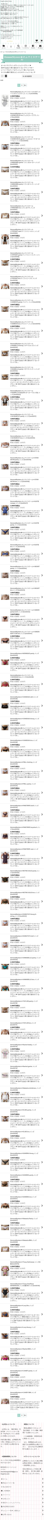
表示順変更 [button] (28, 76)
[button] (11, 46)
